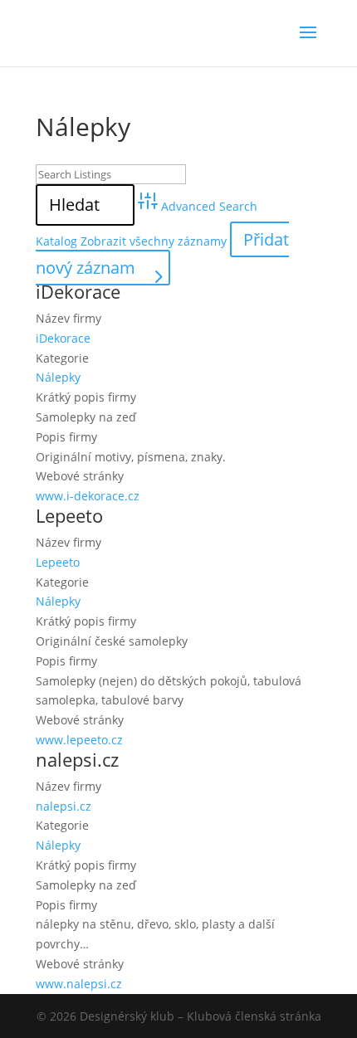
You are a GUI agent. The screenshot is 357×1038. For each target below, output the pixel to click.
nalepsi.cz (77, 759)
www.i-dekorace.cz (87, 496)
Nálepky (58, 377)
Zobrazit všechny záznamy (154, 241)
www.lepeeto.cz (79, 740)
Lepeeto (69, 515)
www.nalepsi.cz (79, 984)
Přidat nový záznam (162, 253)
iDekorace (78, 291)
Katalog (56, 241)
